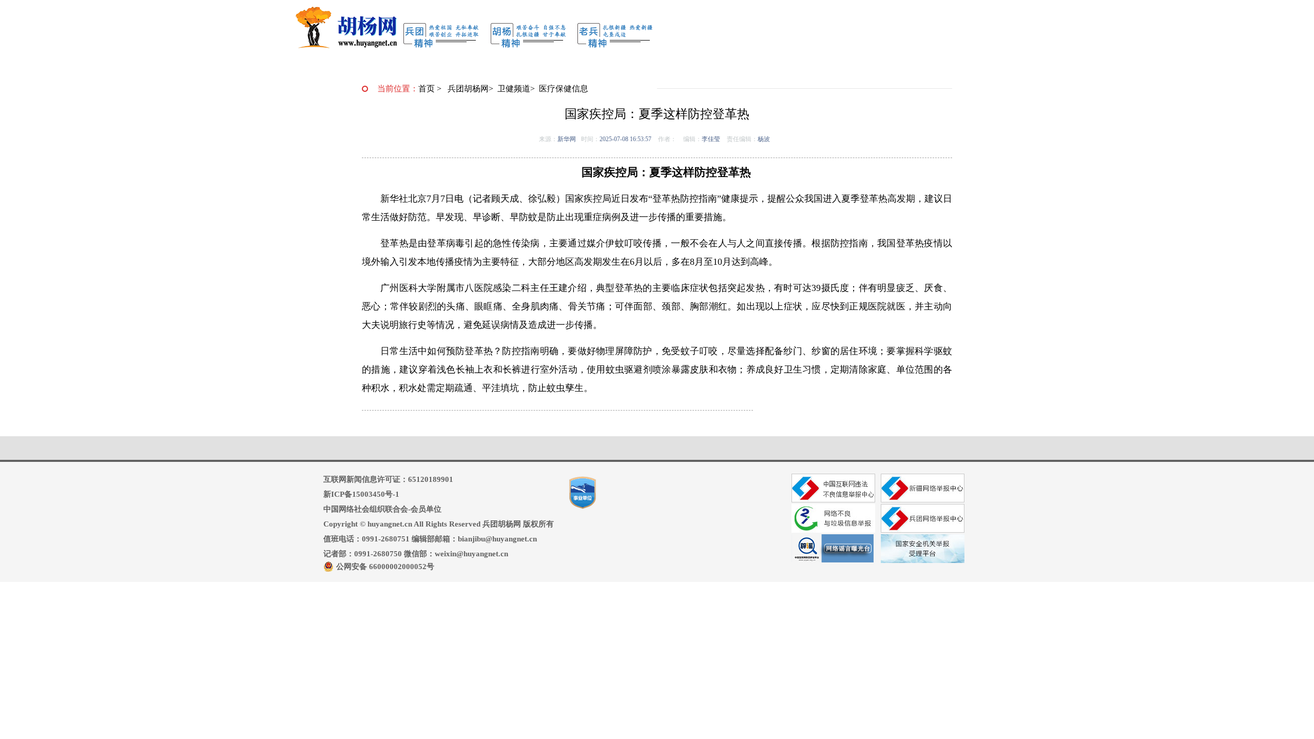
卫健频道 (513, 88)
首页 (426, 88)
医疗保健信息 (563, 88)
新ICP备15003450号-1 (361, 494)
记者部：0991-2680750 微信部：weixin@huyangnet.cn (415, 554)
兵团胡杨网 (468, 88)
